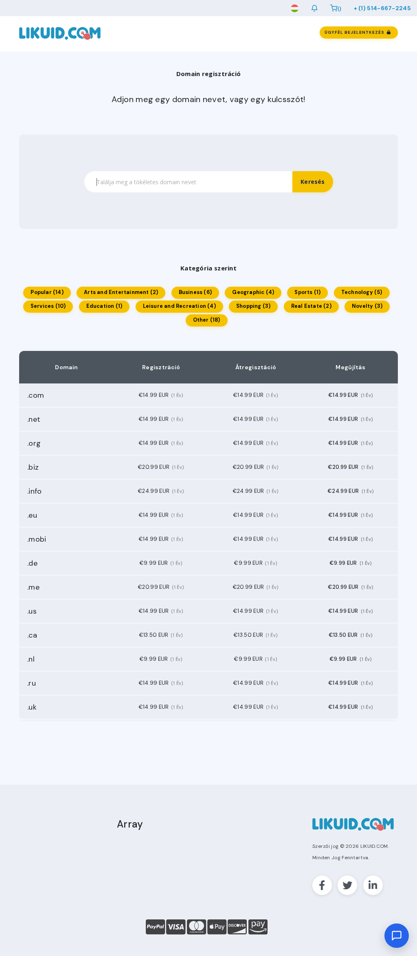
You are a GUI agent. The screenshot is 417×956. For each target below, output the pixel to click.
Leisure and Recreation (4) (179, 306)
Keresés (313, 181)
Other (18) (206, 320)
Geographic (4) (253, 292)
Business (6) (195, 292)
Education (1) (104, 306)
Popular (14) (47, 292)
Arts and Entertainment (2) (121, 292)
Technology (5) (361, 292)
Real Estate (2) (311, 306)
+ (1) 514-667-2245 (382, 8)
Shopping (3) (253, 306)
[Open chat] (396, 935)
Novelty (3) (367, 306)
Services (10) (48, 306)
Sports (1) (307, 292)
